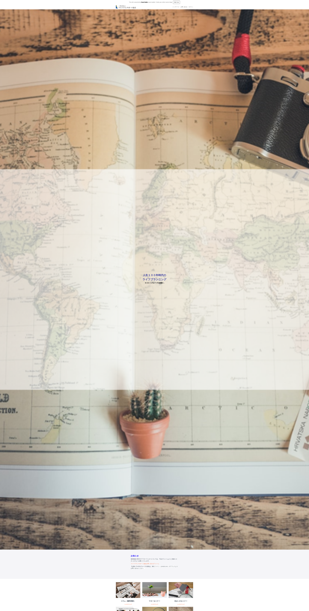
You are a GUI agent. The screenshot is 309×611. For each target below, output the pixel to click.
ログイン (191, 7)
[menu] (182, 7)
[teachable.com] (144, 2)
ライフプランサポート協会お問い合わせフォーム (145, 563)
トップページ (176, 7)
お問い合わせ (184, 7)
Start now (176, 2)
